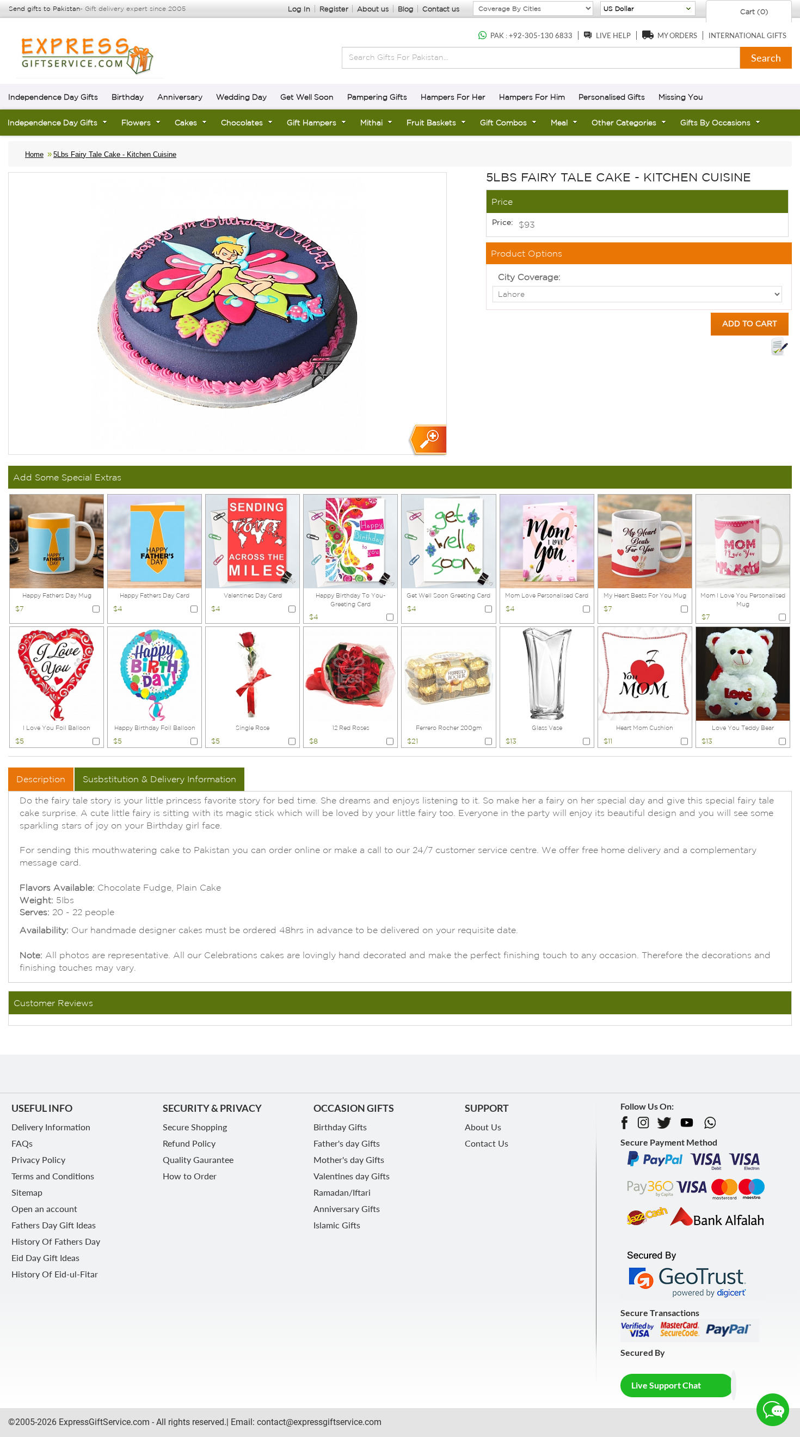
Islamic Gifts (336, 1225)
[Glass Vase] (547, 673)
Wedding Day (241, 97)
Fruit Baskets (431, 122)
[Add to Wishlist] (779, 346)
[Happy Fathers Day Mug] (56, 540)
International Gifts (747, 35)
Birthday (128, 97)
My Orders (677, 35)
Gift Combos (503, 122)
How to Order (190, 1176)
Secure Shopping (195, 1127)
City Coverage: (529, 277)
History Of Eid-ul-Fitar (54, 1274)
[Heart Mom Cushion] (645, 673)
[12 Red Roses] (350, 673)
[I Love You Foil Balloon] (56, 673)
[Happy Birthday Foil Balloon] (154, 673)
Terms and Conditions (52, 1176)
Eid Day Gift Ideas (45, 1257)
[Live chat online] (772, 1409)
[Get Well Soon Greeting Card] (448, 540)
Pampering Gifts (377, 97)
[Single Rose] (252, 673)
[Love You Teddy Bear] (743, 673)
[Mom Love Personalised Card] (547, 540)
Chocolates (242, 122)
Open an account (44, 1208)
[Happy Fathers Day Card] (154, 540)
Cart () (753, 12)
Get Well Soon (307, 97)
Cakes (186, 122)
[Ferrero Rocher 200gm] (448, 673)
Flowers (136, 122)
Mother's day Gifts (348, 1159)
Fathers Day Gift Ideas (53, 1225)
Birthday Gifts (340, 1127)
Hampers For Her (453, 97)
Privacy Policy (38, 1159)
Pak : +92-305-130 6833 (531, 35)
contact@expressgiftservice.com (318, 1422)
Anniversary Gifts (346, 1208)
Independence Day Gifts (53, 97)
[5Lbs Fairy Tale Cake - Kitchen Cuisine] (427, 440)
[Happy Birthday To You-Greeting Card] (350, 540)
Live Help (613, 35)
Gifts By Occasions (715, 122)
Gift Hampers (311, 122)
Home (34, 154)
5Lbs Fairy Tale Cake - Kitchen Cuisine (114, 154)
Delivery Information (50, 1127)
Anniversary (179, 97)
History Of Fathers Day (55, 1241)
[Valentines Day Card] (252, 540)
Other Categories (624, 122)
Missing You (681, 97)
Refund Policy (189, 1143)
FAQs (22, 1143)
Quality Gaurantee (198, 1159)
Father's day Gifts (346, 1143)
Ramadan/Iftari (342, 1192)
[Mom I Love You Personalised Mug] (743, 540)
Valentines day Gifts (351, 1176)
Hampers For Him (532, 97)
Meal (559, 122)
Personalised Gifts (612, 97)
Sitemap (26, 1192)
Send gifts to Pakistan (44, 8)
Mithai (371, 122)
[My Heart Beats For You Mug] (645, 540)
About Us (483, 1127)
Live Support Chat (666, 1385)
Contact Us (486, 1143)
